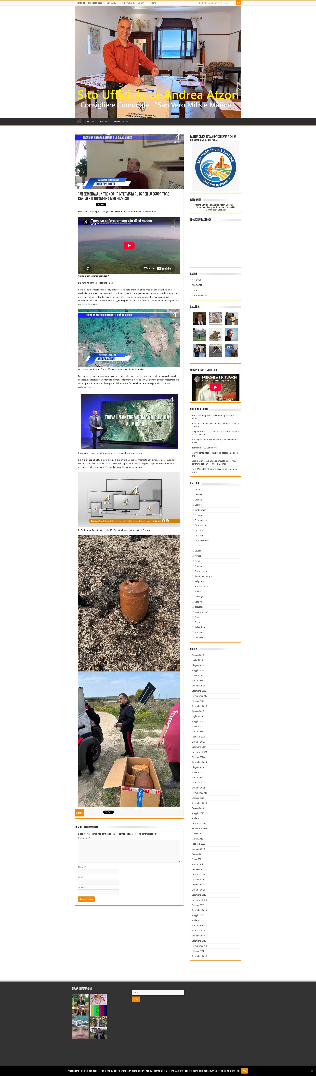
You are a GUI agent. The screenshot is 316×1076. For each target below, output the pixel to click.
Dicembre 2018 (199, 941)
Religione (199, 581)
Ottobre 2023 (198, 798)
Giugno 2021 (198, 854)
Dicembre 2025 (199, 691)
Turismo (199, 632)
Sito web (82, 887)
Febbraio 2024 (198, 782)
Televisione (200, 627)
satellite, (199, 607)
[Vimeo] (215, 3)
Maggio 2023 (198, 813)
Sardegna (199, 596)
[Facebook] (202, 3)
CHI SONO (111, 3)
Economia (199, 515)
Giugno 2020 (198, 884)
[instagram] (219, 3)
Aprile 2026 (197, 675)
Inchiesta (199, 530)
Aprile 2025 (197, 726)
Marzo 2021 (197, 864)
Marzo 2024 (197, 777)
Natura (198, 556)
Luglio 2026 (197, 660)
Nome (82, 867)
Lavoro (198, 551)
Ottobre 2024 (198, 757)
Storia (197, 622)
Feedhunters (201, 520)
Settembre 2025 (199, 706)
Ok (244, 1071)
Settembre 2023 (199, 803)
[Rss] (199, 3)
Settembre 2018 (199, 956)
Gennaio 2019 (198, 935)
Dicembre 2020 (199, 874)
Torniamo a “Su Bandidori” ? (205, 447)
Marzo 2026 (197, 680)
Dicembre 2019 (199, 895)
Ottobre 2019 (198, 905)
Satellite (198, 602)
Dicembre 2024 (199, 747)
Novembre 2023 (199, 793)
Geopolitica (200, 525)
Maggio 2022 (198, 833)
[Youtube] (212, 3)
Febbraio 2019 (198, 930)
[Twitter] (205, 3)
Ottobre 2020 (198, 879)
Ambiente (199, 489)
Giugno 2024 (198, 767)
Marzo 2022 (197, 839)
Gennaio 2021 (198, 869)
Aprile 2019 (197, 920)
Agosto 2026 (198, 655)
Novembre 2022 (199, 828)
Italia (197, 545)
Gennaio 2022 (198, 849)
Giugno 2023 (198, 808)
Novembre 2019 (199, 900)
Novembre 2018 (199, 946)
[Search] (238, 2)
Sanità (198, 591)
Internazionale (202, 540)
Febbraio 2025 (198, 736)
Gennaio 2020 (198, 890)
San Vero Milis (201, 586)
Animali (198, 494)
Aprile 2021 (197, 859)
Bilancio (198, 500)
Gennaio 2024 (198, 788)
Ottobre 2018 (198, 951)
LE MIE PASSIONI (126, 3)
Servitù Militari (201, 612)
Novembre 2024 (199, 752)
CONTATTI (142, 3)
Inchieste (199, 535)
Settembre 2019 (199, 910)
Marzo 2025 (197, 731)
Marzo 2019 (197, 925)
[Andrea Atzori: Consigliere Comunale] (158, 62)
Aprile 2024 (197, 772)
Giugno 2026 (198, 665)
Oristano (199, 566)
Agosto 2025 (198, 711)
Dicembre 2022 (199, 823)
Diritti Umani (201, 510)
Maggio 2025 (198, 721)
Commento (84, 838)
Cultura (198, 505)
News (197, 561)
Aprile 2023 (197, 818)
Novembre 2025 (199, 696)
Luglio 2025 (197, 716)
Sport (197, 617)
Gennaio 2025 (198, 742)
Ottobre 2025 (198, 701)
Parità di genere (202, 571)
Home (153, 3)
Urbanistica (200, 637)
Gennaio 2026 (198, 685)
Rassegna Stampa (203, 576)
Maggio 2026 (198, 670)
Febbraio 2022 (198, 844)
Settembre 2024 (199, 762)
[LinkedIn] (209, 3)
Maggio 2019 (198, 915)
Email (81, 877)
